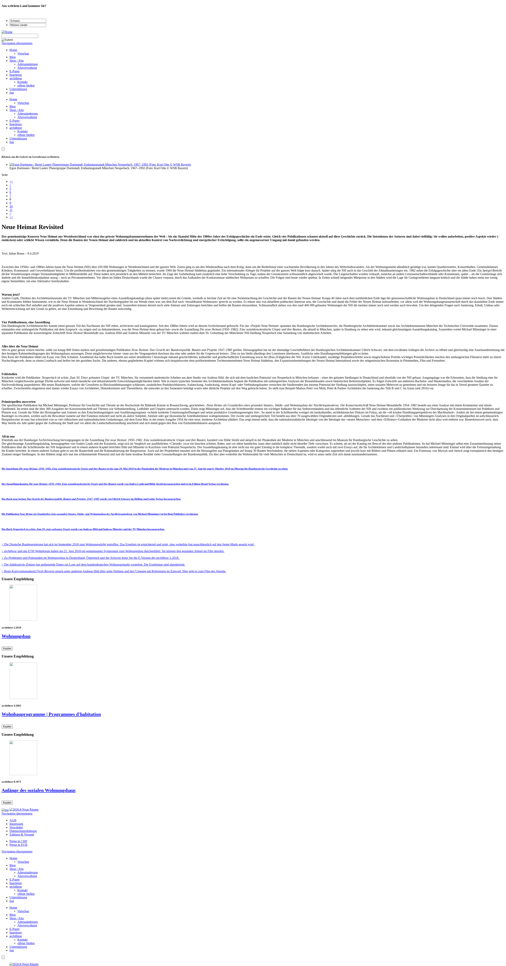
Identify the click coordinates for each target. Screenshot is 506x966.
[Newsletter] (3, 149)
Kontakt (22, 131)
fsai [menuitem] (11, 92)
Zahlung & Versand (21, 834)
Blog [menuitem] (12, 57)
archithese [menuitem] (15, 78)
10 (11, 206)
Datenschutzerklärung (23, 831)
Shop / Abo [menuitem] (16, 60)
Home (13, 99)
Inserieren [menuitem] (15, 74)
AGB (12, 820)
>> (11, 217)
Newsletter (16, 827)
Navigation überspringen (17, 43)
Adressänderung (27, 113)
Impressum (16, 823)
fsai (11, 142)
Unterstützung (18, 138)
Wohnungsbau (16, 636)
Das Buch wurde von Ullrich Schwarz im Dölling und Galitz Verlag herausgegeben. (91, 498)
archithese (15, 127)
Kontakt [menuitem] (22, 82)
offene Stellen (26, 135)
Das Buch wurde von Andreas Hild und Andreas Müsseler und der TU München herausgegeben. (83, 529)
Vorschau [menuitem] (23, 53)
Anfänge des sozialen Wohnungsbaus (39, 790)
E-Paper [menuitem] (14, 71)
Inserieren (15, 124)
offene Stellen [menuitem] (26, 85)
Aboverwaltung (27, 117)
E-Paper (14, 120)
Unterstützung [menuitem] (18, 89)
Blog (12, 106)
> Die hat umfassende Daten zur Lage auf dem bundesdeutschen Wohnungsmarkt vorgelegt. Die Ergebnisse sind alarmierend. (93, 564)
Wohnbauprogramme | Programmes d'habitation (51, 714)
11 (10, 210)
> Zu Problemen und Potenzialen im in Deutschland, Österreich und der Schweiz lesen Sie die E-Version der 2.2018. (91, 557)
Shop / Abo (16, 110)
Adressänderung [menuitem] (27, 64)
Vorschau (23, 103)
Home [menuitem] (13, 50)
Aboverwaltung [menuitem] (27, 67)
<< (11, 181)
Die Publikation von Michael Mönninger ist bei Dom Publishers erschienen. (100, 513)
